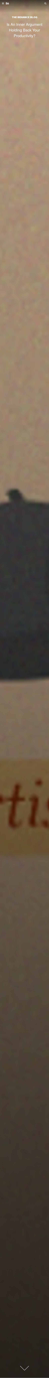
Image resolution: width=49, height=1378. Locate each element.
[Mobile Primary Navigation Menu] (3, 3)
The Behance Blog (24, 17)
